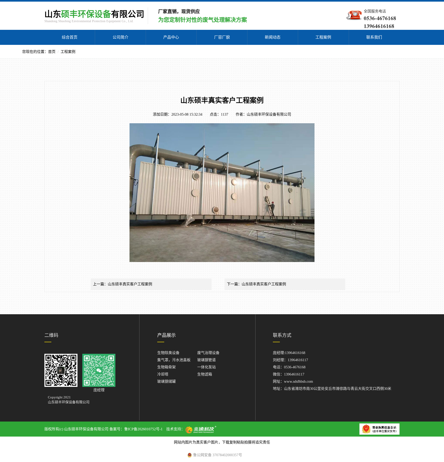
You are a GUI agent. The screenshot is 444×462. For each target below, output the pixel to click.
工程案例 (323, 37)
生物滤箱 (204, 374)
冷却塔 (162, 374)
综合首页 (69, 37)
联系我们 (374, 37)
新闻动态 (273, 37)
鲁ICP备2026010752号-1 (143, 429)
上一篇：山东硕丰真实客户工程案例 (122, 284)
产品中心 (171, 37)
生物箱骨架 (166, 367)
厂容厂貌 (222, 37)
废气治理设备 (208, 353)
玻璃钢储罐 (166, 381)
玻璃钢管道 (206, 360)
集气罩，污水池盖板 (174, 360)
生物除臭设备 (168, 353)
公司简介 (120, 37)
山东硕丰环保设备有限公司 (269, 114)
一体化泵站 (206, 367)
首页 (52, 52)
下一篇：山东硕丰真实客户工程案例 (256, 284)
